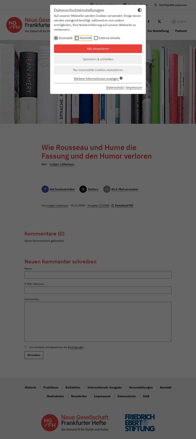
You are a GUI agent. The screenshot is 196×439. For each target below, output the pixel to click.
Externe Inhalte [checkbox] (109, 38)
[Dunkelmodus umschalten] (140, 11)
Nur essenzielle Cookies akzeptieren (98, 70)
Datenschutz (115, 87)
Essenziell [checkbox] (65, 38)
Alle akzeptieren (98, 48)
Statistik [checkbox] (85, 38)
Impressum (134, 87)
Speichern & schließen (98, 59)
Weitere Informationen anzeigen (96, 79)
